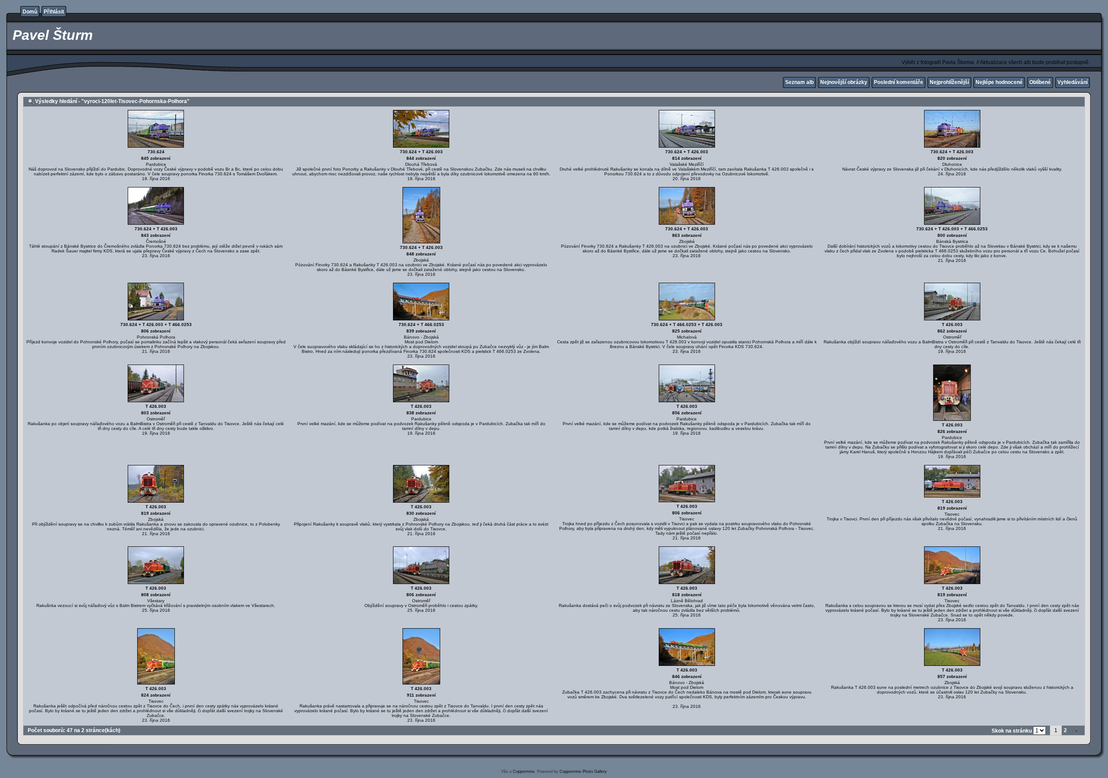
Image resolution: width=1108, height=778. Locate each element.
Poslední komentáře (898, 82)
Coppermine (524, 771)
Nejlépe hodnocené (999, 82)
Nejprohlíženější (949, 82)
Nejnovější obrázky (843, 82)
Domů (30, 12)
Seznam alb (799, 82)
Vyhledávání (1072, 82)
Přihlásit (54, 12)
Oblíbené (1040, 82)
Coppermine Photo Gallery (583, 771)
